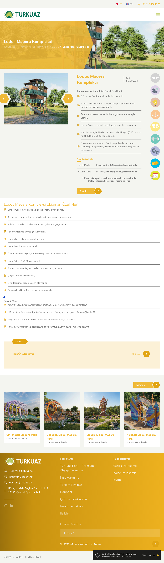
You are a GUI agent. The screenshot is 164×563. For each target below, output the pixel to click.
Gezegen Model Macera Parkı (62, 436)
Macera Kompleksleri (17, 438)
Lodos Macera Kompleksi (76, 46)
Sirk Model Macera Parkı (21, 434)
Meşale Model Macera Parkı (100, 436)
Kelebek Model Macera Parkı (141, 436)
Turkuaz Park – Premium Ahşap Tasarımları (25, 46)
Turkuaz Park (17, 557)
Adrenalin (54, 46)
